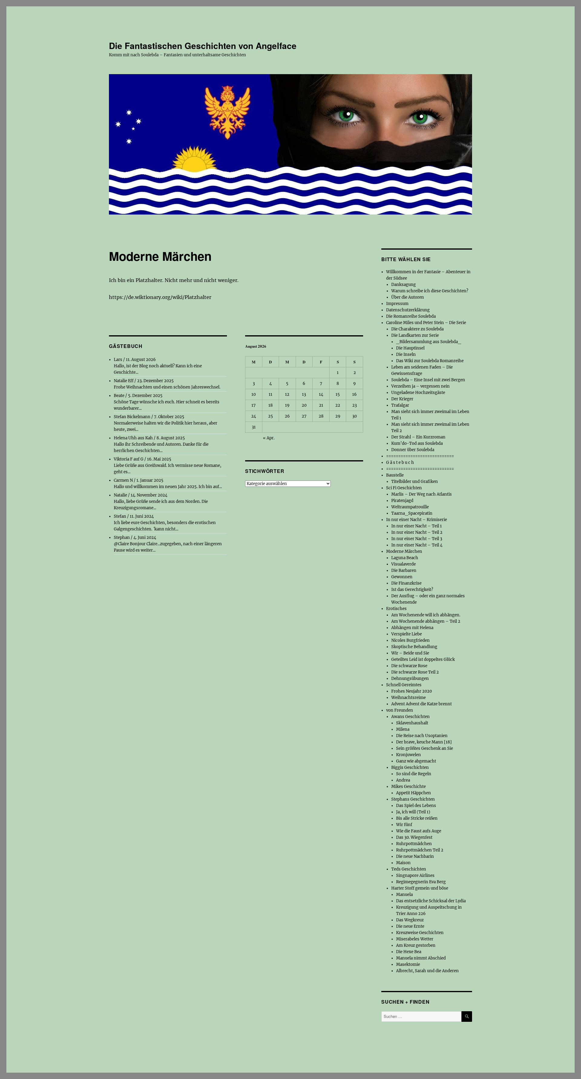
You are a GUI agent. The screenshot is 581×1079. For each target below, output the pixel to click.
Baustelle (395, 475)
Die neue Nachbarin (415, 856)
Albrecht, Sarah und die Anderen (427, 970)
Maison (403, 862)
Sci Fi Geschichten (404, 487)
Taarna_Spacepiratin (411, 513)
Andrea (403, 780)
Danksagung (403, 284)
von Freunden (399, 710)
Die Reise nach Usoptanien (422, 735)
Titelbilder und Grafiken (414, 481)
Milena (402, 729)
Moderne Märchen (404, 551)
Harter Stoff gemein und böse (419, 888)
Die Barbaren (403, 570)
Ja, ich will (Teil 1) (413, 812)
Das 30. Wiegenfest (414, 837)
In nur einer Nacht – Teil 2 (416, 532)
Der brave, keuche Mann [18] (424, 742)
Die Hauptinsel (410, 348)
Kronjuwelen (408, 754)
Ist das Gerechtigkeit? (412, 589)
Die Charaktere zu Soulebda (417, 329)
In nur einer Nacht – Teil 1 (416, 526)
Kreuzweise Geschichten (420, 932)
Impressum (397, 303)
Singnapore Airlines (415, 875)
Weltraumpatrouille (410, 507)
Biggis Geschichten (410, 767)
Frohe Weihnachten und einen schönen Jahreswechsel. (167, 387)
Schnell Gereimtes (404, 684)
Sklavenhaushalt (412, 723)
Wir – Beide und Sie (410, 653)
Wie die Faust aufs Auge (418, 831)
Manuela (404, 894)
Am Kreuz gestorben (415, 945)
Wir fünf (404, 824)
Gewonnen (401, 576)
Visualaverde (403, 564)
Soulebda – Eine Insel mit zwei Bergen (428, 379)
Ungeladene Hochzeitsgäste (418, 392)
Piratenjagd (402, 500)
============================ (420, 456)
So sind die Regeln (413, 773)
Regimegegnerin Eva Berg (421, 881)
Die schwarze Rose (409, 665)
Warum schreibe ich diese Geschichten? (429, 291)
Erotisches (396, 608)
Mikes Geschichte (408, 786)
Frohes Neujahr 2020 (411, 691)
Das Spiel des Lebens (416, 805)
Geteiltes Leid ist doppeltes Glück (423, 659)
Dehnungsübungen (410, 678)
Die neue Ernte (410, 926)
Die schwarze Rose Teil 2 (415, 672)
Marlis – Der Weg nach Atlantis (421, 494)
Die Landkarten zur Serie (415, 335)
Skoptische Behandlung (414, 646)
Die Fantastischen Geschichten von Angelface (203, 45)
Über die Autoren (407, 297)
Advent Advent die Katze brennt (421, 704)
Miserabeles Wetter (414, 939)
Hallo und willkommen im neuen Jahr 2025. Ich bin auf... (168, 486)
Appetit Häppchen (413, 792)
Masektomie (408, 964)
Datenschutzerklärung (408, 310)
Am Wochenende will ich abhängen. (425, 615)
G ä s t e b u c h (400, 462)
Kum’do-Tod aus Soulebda (417, 443)
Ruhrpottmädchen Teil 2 (419, 850)
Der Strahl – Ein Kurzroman (418, 437)
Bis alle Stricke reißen (417, 818)
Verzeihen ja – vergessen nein (420, 386)
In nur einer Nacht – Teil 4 (416, 545)
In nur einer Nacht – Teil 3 (416, 538)
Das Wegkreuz (410, 920)
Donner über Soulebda (412, 449)
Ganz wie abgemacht (416, 761)
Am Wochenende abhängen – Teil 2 (425, 621)
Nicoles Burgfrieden (410, 640)
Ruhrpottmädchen (414, 843)
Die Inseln (406, 354)
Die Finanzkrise (406, 583)
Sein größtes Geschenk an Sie (424, 748)
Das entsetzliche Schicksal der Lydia (431, 901)
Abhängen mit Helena (412, 627)
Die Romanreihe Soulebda (411, 316)
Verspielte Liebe (406, 634)
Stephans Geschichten (413, 799)
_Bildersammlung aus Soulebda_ (428, 341)
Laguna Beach (404, 557)
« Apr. (268, 438)
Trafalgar (400, 405)
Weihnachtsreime (408, 697)
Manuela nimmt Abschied (421, 958)
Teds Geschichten (408, 869)
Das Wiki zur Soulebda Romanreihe (430, 360)
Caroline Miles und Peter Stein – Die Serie (426, 322)
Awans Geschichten (410, 716)
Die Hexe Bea (408, 951)
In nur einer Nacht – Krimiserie (416, 519)
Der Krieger (402, 399)
